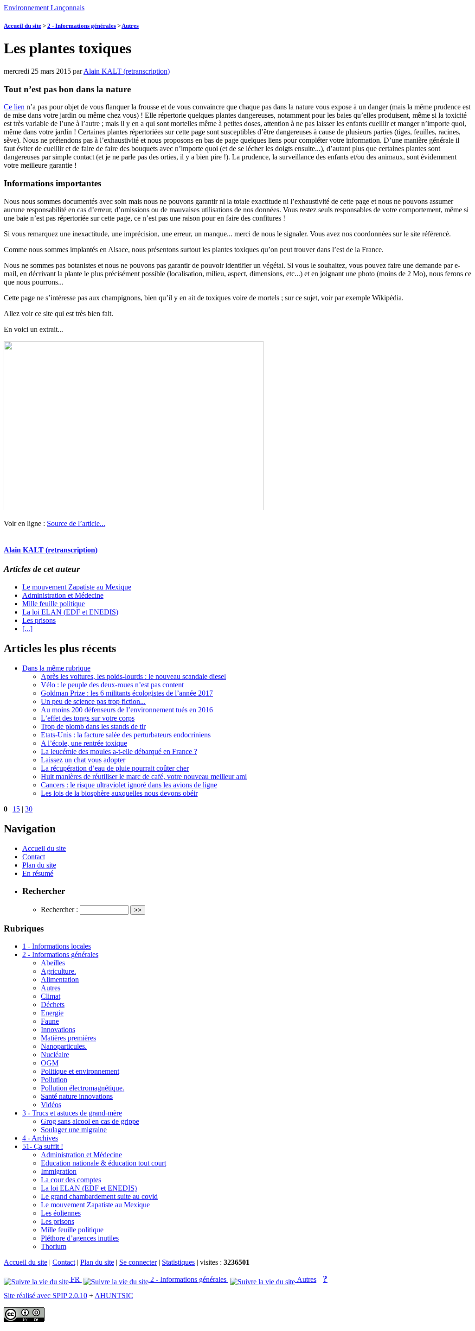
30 (28, 809)
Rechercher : (59, 909)
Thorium (53, 1246)
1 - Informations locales (56, 946)
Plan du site (39, 865)
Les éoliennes (61, 1213)
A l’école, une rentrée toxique (84, 743)
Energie (52, 1013)
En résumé (37, 873)
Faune (50, 1021)
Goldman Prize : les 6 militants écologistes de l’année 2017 (127, 693)
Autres (130, 25)
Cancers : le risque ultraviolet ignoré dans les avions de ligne (129, 785)
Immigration (59, 1171)
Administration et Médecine (62, 595)
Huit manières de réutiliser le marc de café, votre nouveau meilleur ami (144, 776)
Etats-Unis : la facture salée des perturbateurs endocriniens (126, 735)
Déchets (52, 1004)
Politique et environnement (80, 1071)
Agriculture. (58, 971)
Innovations (58, 1029)
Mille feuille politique (53, 604)
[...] (27, 629)
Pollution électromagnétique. (82, 1088)
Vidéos (51, 1105)
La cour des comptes (71, 1180)
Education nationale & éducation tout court (103, 1163)
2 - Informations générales (81, 25)
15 (16, 809)
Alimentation (60, 979)
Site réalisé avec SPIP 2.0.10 (45, 1295)
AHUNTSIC (114, 1295)
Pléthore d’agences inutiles (80, 1238)
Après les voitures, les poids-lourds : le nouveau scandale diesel (133, 676)
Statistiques (178, 1262)
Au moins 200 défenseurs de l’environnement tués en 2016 (127, 710)
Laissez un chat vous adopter (83, 760)
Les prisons (39, 620)
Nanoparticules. (64, 1046)
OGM (49, 1063)
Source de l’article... (76, 523)
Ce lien (14, 107)
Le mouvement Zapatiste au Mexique (76, 587)
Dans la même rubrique (56, 668)
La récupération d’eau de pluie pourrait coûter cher (115, 768)
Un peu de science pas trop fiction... (93, 701)
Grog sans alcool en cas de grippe (90, 1121)
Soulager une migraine (74, 1130)
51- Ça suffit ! (42, 1146)
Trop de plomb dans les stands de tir (93, 726)
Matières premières (68, 1038)
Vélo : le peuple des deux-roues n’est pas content (112, 685)
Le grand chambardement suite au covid (99, 1196)
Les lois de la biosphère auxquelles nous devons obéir (119, 793)
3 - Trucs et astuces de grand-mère (72, 1113)
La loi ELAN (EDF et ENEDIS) (70, 612)
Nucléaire (55, 1054)
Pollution (54, 1080)
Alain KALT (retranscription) (126, 71)
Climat (50, 996)
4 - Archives (40, 1138)
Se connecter (138, 1262)
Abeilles (53, 963)
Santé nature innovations (77, 1096)
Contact (33, 857)
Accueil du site (22, 25)
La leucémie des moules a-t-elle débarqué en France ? (119, 751)
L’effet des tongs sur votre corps (88, 718)
